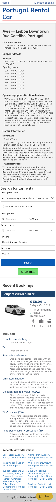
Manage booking (44, 2)
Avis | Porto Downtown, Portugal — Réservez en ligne (40, 465)
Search (28, 262)
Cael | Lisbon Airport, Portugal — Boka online (14, 456)
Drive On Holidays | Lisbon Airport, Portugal (40, 472)
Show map (28, 271)
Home (5, 2)
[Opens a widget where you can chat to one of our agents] (44, 496)
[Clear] (52, 198)
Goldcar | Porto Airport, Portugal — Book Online (40, 485)
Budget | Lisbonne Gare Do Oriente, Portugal (14, 472)
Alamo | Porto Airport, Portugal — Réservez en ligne (40, 457)
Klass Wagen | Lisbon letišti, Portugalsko (13, 464)
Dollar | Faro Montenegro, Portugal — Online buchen (14, 487)
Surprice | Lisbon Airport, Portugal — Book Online (40, 477)
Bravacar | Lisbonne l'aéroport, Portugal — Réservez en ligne (13, 479)
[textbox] (28, 198)
